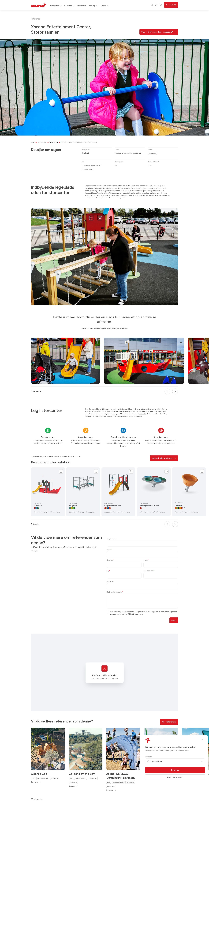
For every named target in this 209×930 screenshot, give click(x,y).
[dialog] (104, 465)
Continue (175, 770)
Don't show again (175, 777)
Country (148, 757)
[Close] (202, 739)
